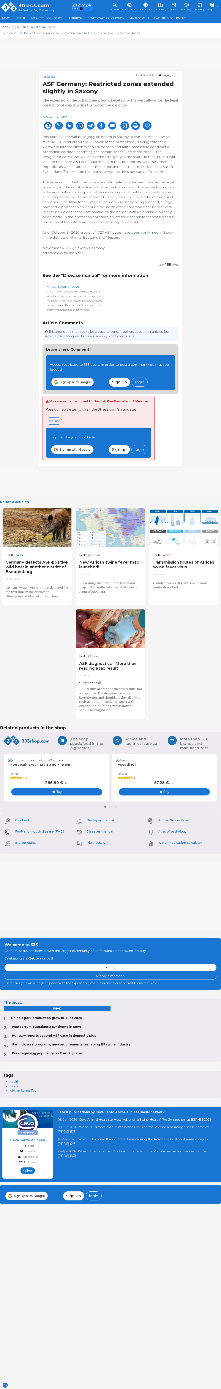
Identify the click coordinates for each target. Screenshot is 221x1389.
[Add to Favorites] (124, 125)
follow (28, 1170)
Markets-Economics (47, 18)
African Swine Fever (173, 820)
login (139, 382)
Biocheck (22, 820)
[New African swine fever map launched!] (110, 527)
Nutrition (75, 18)
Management (139, 18)
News (6, 18)
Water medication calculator (180, 843)
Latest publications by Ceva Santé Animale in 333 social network (111, 1112)
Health (21, 18)
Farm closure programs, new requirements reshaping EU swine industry (71, 1044)
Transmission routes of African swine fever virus (183, 564)
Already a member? (110, 976)
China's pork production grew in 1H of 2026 (46, 1018)
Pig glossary (96, 843)
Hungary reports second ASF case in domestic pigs (54, 1035)
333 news (95, 555)
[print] (135, 125)
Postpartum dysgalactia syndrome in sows (47, 1027)
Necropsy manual (100, 820)
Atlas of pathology (172, 831)
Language (167, 75)
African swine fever (63, 286)
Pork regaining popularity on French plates (47, 1053)
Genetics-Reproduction (105, 18)
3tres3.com (33, 5)
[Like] (147, 125)
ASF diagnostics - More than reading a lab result (107, 666)
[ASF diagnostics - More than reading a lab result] (110, 628)
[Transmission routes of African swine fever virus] (184, 527)
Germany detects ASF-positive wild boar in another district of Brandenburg (37, 567)
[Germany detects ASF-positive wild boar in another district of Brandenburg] (37, 527)
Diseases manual (100, 831)
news (14, 1086)
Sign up (119, 382)
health (14, 1082)
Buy (58, 792)
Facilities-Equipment (170, 18)
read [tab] (57, 1008)
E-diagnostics (25, 843)
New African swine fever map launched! (109, 564)
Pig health (49, 76)
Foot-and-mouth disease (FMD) (39, 831)
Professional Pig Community (36, 10)
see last (54, 421)
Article (167, 555)
